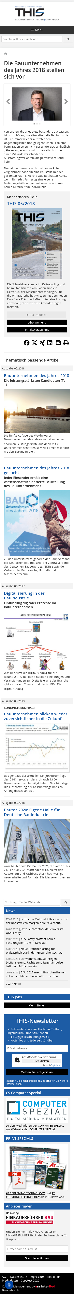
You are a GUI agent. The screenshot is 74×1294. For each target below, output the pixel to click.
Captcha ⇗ (52, 1065)
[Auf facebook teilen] (27, 344)
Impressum (37, 1277)
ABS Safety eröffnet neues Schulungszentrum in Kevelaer (30, 941)
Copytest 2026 (30, 1280)
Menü (39, 30)
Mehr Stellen (37, 1005)
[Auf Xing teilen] (42, 344)
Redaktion (54, 1277)
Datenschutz (18, 1277)
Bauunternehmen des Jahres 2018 (36, 375)
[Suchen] (68, 39)
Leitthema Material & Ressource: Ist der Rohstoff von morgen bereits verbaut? (37, 921)
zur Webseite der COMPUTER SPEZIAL (30, 1129)
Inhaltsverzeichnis (37, 329)
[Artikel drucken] (66, 343)
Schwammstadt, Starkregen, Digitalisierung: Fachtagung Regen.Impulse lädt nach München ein (34, 962)
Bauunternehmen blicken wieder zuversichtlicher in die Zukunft (35, 716)
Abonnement (37, 322)
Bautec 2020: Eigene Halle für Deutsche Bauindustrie (32, 812)
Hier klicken (41, 1061)
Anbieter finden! (38, 1258)
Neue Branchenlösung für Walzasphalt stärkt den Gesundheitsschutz (34, 950)
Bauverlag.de (10, 1290)
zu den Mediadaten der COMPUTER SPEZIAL (35, 1125)
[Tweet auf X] (34, 344)
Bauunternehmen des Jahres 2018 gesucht (36, 470)
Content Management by (19, 1286)
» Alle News (13, 984)
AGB (4, 1277)
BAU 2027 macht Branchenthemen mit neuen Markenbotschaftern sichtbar (36, 974)
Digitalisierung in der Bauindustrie (24, 596)
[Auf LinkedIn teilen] (50, 344)
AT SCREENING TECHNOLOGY (25, 1193)
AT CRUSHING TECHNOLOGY (30, 1195)
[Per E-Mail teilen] (58, 343)
